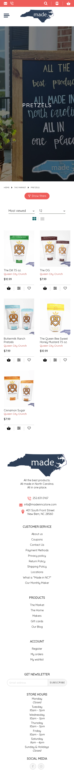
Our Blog (37, 626)
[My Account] (57, 4)
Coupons (37, 539)
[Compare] (19, 289)
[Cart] (68, 3)
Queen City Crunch (15, 273)
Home (6, 187)
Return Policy (37, 561)
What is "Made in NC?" (37, 577)
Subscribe (57, 682)
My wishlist (37, 659)
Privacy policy (37, 555)
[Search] (45, 3)
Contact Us (37, 545)
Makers (37, 616)
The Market (20, 187)
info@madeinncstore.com (40, 504)
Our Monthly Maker (37, 583)
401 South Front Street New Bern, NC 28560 (40, 512)
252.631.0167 (40, 498)
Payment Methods (37, 550)
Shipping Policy (37, 566)
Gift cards (37, 621)
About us (37, 534)
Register (37, 648)
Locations (37, 572)
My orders (37, 654)
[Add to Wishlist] (29, 289)
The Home (37, 610)
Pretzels (35, 187)
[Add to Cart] (9, 288)
